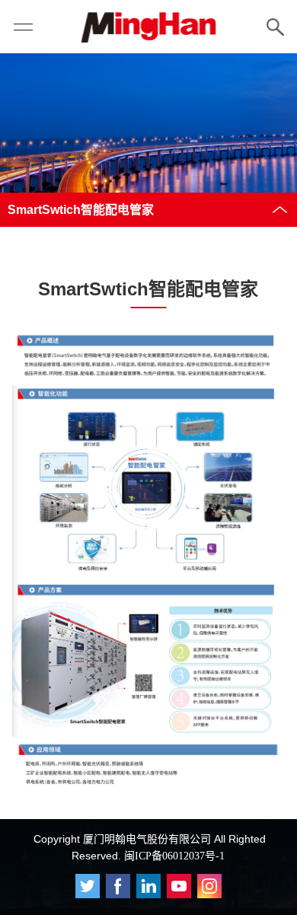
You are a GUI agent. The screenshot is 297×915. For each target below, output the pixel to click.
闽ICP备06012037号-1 (174, 856)
